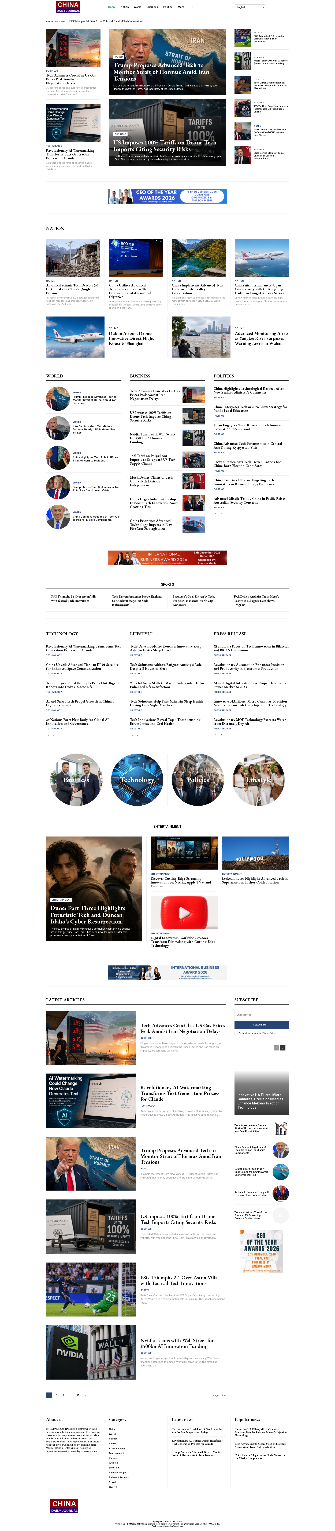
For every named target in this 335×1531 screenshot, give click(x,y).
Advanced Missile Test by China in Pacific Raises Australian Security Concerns (249, 500)
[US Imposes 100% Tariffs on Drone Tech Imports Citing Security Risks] (194, 416)
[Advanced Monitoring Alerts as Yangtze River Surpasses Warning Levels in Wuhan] (201, 337)
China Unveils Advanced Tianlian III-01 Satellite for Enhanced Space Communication (82, 666)
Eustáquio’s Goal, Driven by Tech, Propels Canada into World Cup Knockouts (194, 600)
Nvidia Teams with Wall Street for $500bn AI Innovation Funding (271, 62)
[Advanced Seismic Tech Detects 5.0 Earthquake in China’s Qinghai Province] (73, 258)
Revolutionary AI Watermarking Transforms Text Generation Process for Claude (113, 21)
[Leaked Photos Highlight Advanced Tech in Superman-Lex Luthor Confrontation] (255, 853)
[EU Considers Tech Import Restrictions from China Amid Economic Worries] (281, 1172)
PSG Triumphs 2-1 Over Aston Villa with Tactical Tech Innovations (269, 39)
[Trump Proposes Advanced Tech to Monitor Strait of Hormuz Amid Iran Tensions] (58, 399)
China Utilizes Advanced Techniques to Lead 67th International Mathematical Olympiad (130, 291)
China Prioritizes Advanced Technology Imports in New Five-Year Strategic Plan (151, 524)
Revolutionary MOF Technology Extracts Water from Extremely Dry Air (250, 721)
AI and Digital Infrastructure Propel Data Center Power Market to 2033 (251, 685)
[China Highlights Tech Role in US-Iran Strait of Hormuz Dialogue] (58, 458)
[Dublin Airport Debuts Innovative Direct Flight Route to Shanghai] (75, 337)
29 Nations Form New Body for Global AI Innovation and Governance (77, 721)
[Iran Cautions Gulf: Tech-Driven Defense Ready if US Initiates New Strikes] (242, 131)
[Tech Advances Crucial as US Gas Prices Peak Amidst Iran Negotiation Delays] (73, 48)
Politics (219, 397)
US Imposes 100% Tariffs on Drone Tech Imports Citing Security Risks (165, 145)
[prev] (281, 21)
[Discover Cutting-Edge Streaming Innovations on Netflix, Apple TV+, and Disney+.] (184, 853)
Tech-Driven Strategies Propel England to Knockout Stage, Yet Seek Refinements (137, 600)
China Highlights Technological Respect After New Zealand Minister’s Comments (249, 390)
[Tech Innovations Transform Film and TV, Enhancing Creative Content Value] (281, 1215)
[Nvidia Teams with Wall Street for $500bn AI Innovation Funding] (242, 61)
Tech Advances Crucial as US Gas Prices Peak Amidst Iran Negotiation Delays (71, 79)
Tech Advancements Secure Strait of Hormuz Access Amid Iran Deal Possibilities (251, 1128)
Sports (258, 33)
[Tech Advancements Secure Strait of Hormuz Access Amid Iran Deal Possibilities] (281, 1128)
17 (78, 1395)
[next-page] (221, 514)
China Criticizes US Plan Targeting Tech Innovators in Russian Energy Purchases (244, 482)
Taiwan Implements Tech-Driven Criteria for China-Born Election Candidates (247, 464)
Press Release (223, 655)
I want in (259, 1024)
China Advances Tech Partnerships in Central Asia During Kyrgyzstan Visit (248, 445)
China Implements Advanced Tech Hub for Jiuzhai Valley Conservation (197, 289)
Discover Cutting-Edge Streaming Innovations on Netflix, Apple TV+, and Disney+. (181, 882)
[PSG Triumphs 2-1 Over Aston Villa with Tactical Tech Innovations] (242, 38)
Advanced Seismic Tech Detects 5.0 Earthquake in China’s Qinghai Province (72, 289)
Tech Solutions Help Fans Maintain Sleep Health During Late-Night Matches (166, 703)
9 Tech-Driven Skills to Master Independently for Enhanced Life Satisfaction (167, 685)
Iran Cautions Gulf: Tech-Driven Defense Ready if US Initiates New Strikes (270, 132)
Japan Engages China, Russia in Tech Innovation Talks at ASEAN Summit (250, 427)
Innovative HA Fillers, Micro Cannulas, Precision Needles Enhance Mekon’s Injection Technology (250, 703)
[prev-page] (216, 514)
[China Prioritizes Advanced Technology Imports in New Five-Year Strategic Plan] (194, 525)
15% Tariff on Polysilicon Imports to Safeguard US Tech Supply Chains (271, 109)
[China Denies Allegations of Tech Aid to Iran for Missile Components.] (58, 517)
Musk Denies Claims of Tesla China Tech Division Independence (269, 156)
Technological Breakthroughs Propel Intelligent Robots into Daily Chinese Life (82, 685)
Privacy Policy (269, 1033)
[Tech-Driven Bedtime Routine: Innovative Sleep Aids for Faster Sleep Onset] (242, 85)
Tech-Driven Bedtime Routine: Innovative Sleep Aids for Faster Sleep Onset (270, 85)
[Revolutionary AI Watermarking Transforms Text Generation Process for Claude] (73, 123)
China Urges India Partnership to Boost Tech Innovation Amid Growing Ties (154, 503)
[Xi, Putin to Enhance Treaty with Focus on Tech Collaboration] (281, 1193)
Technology (54, 146)
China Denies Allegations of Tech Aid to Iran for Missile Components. (96, 518)
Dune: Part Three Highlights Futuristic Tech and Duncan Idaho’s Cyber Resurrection (87, 914)
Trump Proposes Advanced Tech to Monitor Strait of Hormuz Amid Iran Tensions (161, 71)
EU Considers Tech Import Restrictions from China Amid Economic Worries (251, 1172)
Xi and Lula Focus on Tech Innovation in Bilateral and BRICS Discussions (251, 648)
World (119, 57)
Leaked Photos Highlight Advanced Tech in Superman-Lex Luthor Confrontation (255, 880)
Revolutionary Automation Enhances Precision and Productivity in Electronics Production (249, 666)
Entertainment (61, 900)
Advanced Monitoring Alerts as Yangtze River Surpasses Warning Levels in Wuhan (262, 338)
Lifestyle (259, 79)
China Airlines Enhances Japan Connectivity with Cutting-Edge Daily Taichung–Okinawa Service (259, 289)
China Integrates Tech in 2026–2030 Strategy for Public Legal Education (250, 409)
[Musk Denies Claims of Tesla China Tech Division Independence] (242, 155)
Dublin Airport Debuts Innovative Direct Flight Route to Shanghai (131, 338)
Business (52, 71)
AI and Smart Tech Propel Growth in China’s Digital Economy (80, 703)
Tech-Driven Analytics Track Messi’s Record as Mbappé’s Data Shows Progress (256, 600)
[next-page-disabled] (288, 599)
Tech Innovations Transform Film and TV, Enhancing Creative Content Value (250, 1215)
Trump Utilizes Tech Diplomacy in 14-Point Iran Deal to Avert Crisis (96, 489)
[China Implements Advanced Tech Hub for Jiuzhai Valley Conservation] (199, 258)
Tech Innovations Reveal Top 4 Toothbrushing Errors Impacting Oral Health (165, 721)
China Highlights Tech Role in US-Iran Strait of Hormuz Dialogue (96, 459)
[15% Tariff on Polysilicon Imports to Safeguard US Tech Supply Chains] (242, 108)
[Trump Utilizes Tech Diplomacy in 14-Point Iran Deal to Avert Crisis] (58, 487)
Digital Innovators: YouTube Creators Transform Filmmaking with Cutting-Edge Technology (183, 942)
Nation (50, 281)
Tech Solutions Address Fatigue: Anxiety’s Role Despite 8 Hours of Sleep (166, 666)
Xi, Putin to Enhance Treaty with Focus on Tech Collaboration (251, 1194)
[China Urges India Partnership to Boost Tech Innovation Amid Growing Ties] (194, 503)
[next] (287, 21)
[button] (191, 7)
